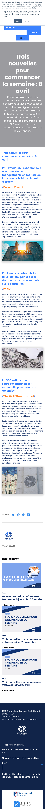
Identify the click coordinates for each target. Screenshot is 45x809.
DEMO (33, 32)
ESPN (6, 289)
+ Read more (8, 690)
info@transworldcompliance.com (24, 719)
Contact (11, 27)
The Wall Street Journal (18, 396)
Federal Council (13, 187)
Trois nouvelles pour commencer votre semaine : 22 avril (22, 683)
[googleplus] (23, 515)
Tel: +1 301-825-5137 (12, 716)
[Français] (22, 37)
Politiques (6, 774)
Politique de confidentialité (25, 777)
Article (5, 593)
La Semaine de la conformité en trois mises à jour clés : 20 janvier (22, 598)
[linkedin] (28, 515)
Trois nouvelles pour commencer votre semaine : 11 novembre (22, 641)
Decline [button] (27, 21)
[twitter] (13, 515)
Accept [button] (18, 21)
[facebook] (18, 515)
